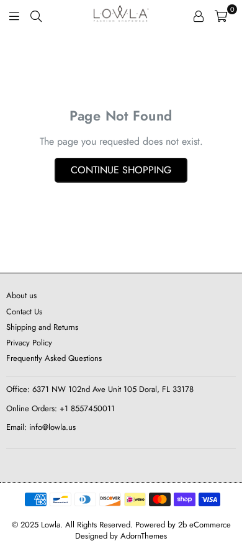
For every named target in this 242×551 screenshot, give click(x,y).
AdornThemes (143, 536)
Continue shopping (121, 170)
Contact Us (24, 311)
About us (21, 295)
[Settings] (198, 15)
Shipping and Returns (42, 327)
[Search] (36, 15)
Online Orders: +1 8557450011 (60, 408)
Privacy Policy (29, 342)
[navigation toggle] (14, 15)
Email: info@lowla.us (41, 427)
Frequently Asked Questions (54, 358)
